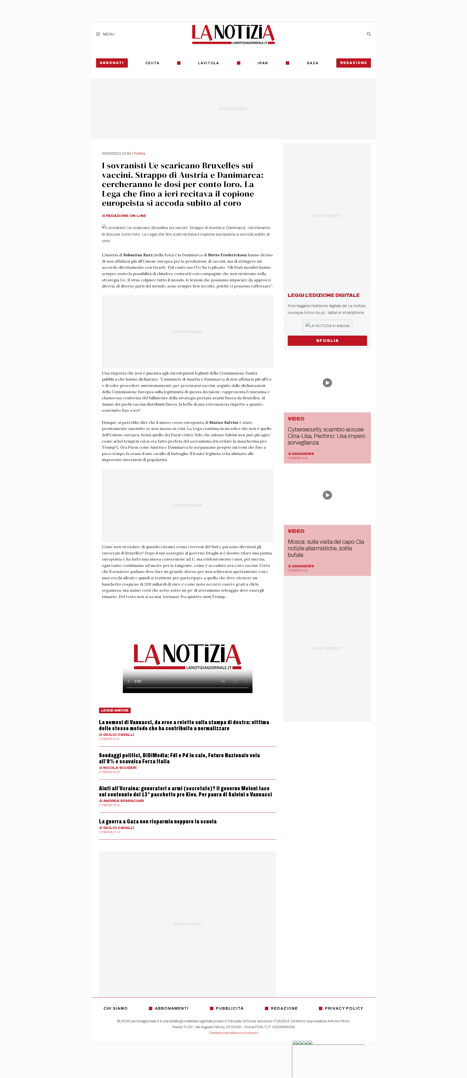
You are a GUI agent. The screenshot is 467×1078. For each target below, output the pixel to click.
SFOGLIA (327, 341)
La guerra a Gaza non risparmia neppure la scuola (158, 821)
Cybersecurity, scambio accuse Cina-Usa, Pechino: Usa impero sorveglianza (326, 436)
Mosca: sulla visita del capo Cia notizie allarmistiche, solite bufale (326, 548)
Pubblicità (230, 1008)
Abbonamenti (172, 1008)
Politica (139, 153)
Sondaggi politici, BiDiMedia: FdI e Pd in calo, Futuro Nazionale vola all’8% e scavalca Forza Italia (179, 758)
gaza (313, 63)
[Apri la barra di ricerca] (369, 34)
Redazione (353, 63)
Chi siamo (116, 1008)
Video (296, 418)
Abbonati (112, 63)
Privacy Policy (344, 1008)
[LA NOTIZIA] (233, 34)
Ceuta (152, 63)
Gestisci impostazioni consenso (233, 1033)
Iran (263, 63)
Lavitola (208, 63)
